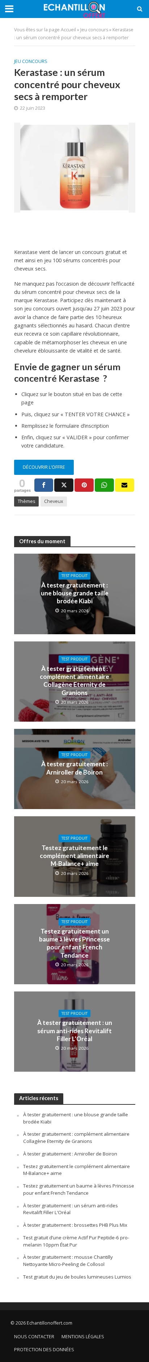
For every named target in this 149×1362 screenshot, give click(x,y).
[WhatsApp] (104, 485)
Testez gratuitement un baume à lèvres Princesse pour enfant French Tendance (74, 943)
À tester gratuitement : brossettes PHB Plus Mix (75, 1225)
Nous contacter (34, 1337)
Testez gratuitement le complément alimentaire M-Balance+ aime (74, 856)
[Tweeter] (63, 485)
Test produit (74, 575)
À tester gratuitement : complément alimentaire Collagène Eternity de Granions (74, 680)
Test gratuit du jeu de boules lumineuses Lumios (77, 1277)
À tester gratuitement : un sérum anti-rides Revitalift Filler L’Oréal (74, 1031)
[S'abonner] (124, 485)
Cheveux (53, 501)
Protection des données (44, 1350)
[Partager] (44, 485)
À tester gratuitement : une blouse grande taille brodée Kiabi (74, 593)
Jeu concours (94, 30)
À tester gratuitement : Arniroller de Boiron (74, 768)
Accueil (68, 30)
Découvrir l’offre (44, 467)
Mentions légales (82, 1337)
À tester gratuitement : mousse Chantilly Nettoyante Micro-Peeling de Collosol (68, 1260)
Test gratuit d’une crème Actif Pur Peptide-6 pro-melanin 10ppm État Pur (76, 1241)
